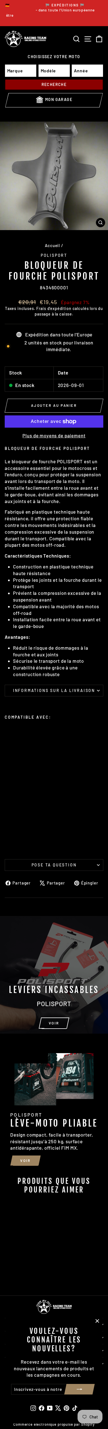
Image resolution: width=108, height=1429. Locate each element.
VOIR (54, 1023)
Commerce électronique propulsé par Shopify (54, 1424)
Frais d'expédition (53, 308)
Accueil (52, 245)
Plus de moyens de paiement (53, 435)
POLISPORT (54, 255)
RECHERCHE (54, 84)
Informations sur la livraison (54, 690)
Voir (25, 1160)
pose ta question (54, 865)
